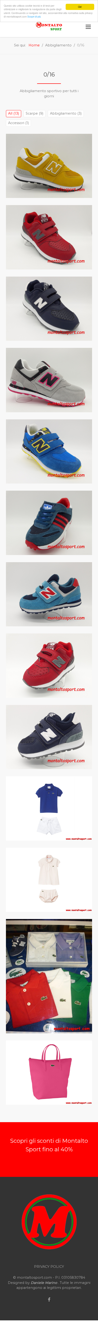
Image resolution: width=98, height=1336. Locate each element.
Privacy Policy (49, 1266)
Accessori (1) (18, 123)
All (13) (13, 113)
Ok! (80, 7)
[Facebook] (49, 1299)
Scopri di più (34, 16)
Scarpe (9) (34, 113)
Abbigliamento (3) (66, 113)
